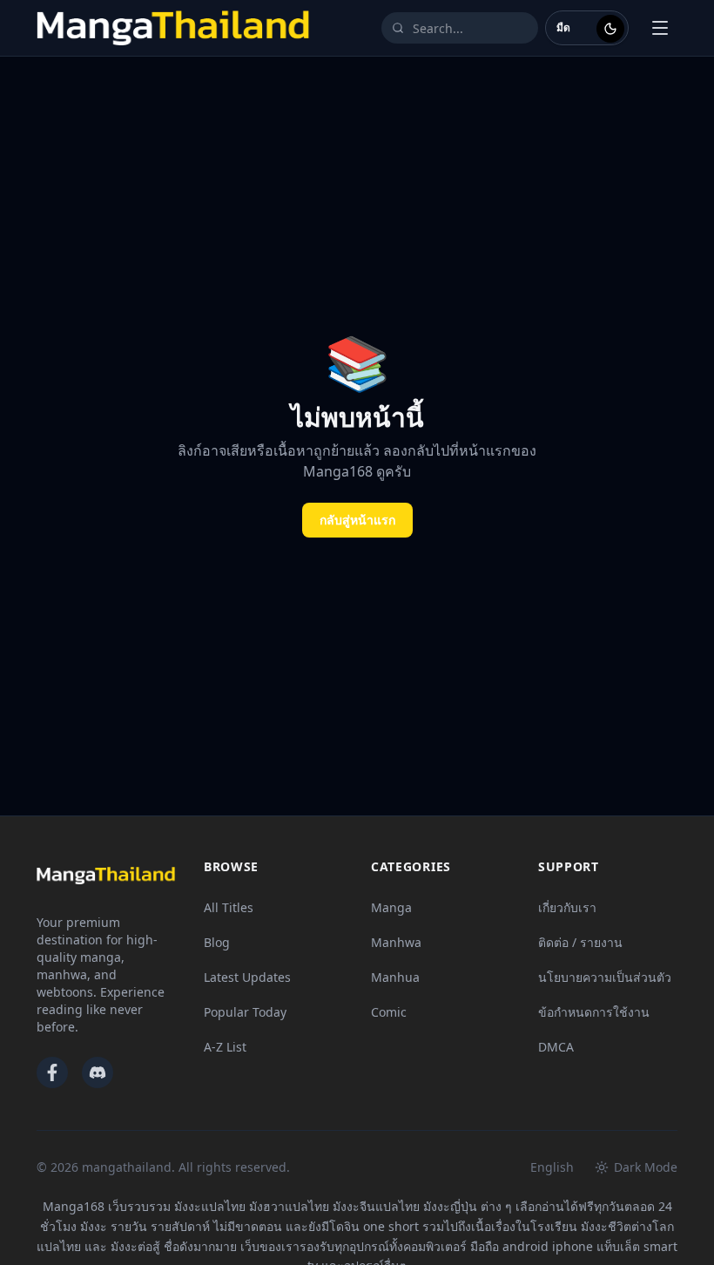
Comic (389, 1012)
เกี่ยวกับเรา (567, 907)
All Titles (228, 907)
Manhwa (396, 942)
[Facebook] (52, 1072)
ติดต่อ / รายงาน (580, 942)
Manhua (395, 977)
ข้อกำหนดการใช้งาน (594, 1012)
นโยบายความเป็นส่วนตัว (604, 977)
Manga (391, 907)
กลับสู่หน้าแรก (357, 519)
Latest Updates (247, 977)
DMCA (556, 1046)
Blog (217, 942)
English (552, 1167)
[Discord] (97, 1072)
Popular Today (245, 1012)
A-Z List (225, 1046)
